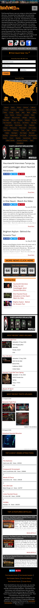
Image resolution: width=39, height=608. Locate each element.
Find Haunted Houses (11, 575)
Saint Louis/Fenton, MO (14, 471)
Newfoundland (13, 135)
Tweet (13, 570)
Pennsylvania (13, 127)
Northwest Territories (22, 140)
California (33, 107)
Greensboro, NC (12, 479)
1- (3, 458)
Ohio (25, 125)
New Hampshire (7, 122)
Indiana (34, 112)
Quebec (5, 138)
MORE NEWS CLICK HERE (19, 260)
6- (3, 499)
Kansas (12, 115)
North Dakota (18, 125)
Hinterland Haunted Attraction (12, 433)
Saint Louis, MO (12, 463)
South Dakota (7, 130)
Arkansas (25, 107)
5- (3, 491)
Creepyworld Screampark (11, 469)
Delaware (21, 110)
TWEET (15, 174)
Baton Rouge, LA (12, 488)
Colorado (5, 110)
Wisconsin (31, 133)
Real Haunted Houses (14, 581)
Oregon (5, 127)
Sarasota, (15, 347)
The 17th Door (7, 356)
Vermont (34, 130)
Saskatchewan (26, 138)
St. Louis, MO (11, 496)
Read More (31, 192)
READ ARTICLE (31, 533)
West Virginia (23, 133)
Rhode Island (22, 127)
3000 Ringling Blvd (17, 344)
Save (19, 570)
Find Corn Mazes (26, 578)
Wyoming (5, 135)
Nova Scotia (23, 135)
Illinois (28, 112)
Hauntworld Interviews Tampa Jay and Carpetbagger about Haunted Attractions (19, 167)
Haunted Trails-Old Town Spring (13, 372)
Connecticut (14, 110)
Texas (22, 130)
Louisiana (26, 115)
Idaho (23, 112)
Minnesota (32, 117)
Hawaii (17, 112)
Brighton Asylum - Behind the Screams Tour (21, 303)
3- (3, 474)
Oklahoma (31, 125)
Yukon (31, 140)
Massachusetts (16, 117)
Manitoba (18, 138)
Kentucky (19, 115)
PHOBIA (5, 502)
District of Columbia (31, 110)
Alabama (6, 107)
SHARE (7, 174)
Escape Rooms (26, 581)
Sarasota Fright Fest (9, 339)
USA (13, 352)
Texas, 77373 (16, 382)
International (20, 143)
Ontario (11, 138)
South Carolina (32, 127)
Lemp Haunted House (10, 494)
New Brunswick (33, 135)
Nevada (34, 120)
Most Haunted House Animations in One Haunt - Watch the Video (22, 296)
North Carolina (8, 125)
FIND (6, 73)
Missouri (13, 120)
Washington (14, 133)
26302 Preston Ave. (18, 377)
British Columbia (10, 140)
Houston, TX (11, 504)
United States (16, 369)
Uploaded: (19, 342)
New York (33, 122)
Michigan (24, 117)
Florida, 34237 (16, 350)
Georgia (11, 112)
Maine (32, 115)
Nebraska (27, 120)
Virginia (7, 133)
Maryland (7, 117)
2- (3, 466)
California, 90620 (17, 366)
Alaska (12, 107)
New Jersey (17, 122)
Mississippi (6, 120)
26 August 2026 (6, 430)
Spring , (14, 380)
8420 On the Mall (17, 361)
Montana (20, 120)
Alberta (35, 138)
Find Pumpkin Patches (13, 578)
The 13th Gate (8, 486)
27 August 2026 (6, 398)
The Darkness (7, 461)
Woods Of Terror (8, 389)
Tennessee (16, 130)
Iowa (6, 115)
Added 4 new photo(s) (30, 427)
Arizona (19, 107)
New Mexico (26, 122)
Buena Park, (15, 363)
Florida (5, 112)
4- (3, 483)
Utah (28, 130)
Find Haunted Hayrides (25, 575)
